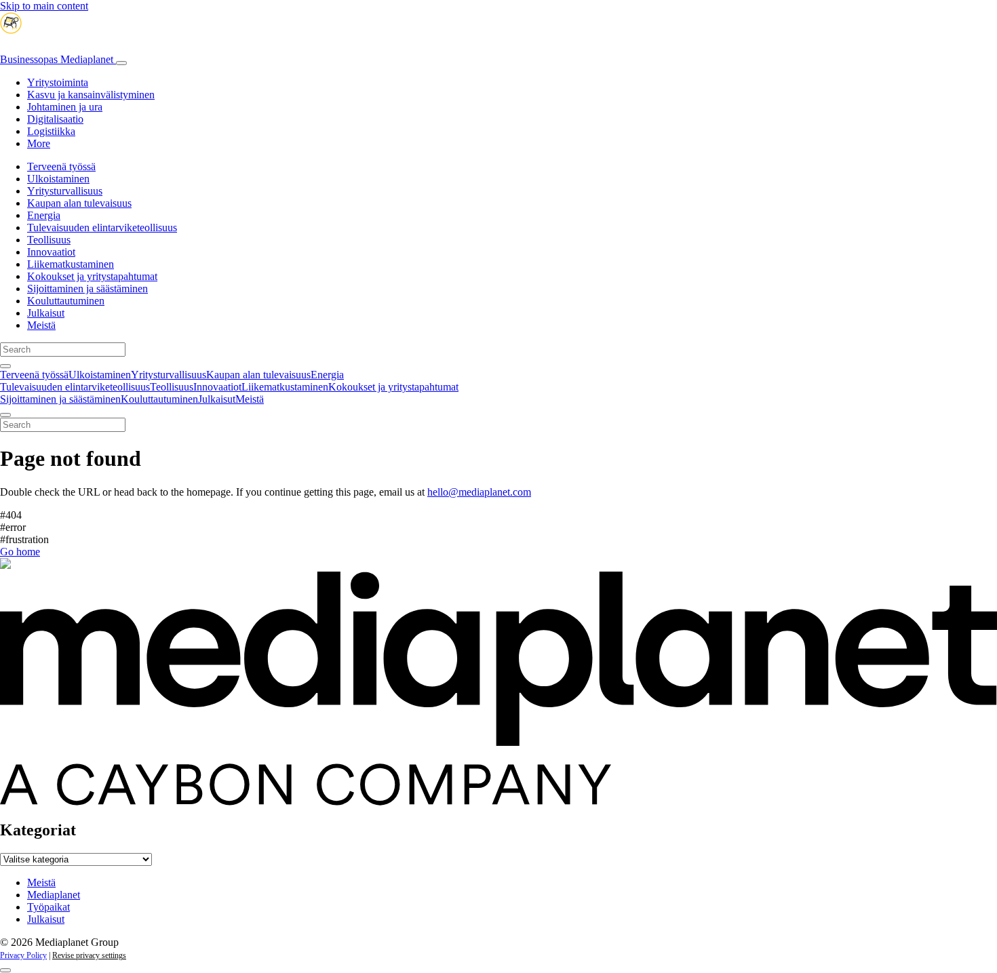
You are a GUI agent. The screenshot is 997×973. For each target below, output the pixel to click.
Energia (43, 215)
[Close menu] (5, 415)
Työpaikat (48, 907)
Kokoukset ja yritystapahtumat (92, 276)
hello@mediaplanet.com (479, 492)
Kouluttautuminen (65, 300)
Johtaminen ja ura (64, 107)
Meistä (41, 325)
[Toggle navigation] (121, 63)
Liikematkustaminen (70, 264)
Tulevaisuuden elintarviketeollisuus (102, 227)
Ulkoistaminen (58, 178)
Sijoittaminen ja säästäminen (87, 288)
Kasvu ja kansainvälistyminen (91, 94)
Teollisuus (49, 239)
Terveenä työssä (61, 166)
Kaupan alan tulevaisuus (79, 203)
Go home (20, 551)
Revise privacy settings (89, 955)
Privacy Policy (23, 955)
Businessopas (56, 59)
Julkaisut (45, 313)
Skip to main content (44, 6)
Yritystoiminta (57, 82)
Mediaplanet (53, 894)
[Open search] (5, 366)
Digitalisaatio (55, 119)
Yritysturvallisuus (64, 191)
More (38, 143)
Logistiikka (51, 131)
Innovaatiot (51, 252)
